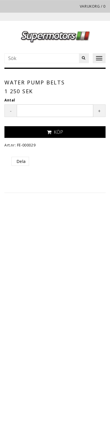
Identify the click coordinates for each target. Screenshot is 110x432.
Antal (9, 100)
